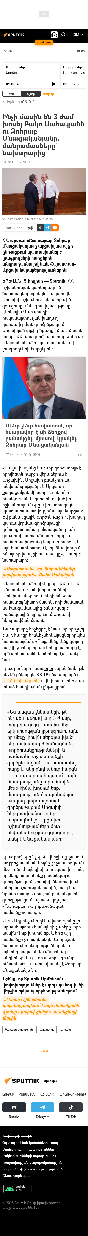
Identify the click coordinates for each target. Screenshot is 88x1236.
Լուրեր (11, 72)
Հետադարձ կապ (16, 1175)
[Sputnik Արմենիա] (14, 36)
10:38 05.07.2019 (16, 162)
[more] (80, 454)
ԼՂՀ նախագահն (21, 680)
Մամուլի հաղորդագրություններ (28, 1149)
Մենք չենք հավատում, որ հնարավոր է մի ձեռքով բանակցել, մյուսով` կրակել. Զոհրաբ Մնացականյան (41, 435)
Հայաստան (47, 1029)
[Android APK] (17, 1189)
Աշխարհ (47, 1094)
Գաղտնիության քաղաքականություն (32, 1162)
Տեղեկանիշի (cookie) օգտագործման (32, 1169)
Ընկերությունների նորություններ (29, 1155)
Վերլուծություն (72, 1094)
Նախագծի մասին (17, 1136)
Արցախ (65, 1029)
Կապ (54, 1142)
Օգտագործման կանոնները (25, 1142)
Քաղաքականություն (19, 1029)
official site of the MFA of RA (34, 219)
